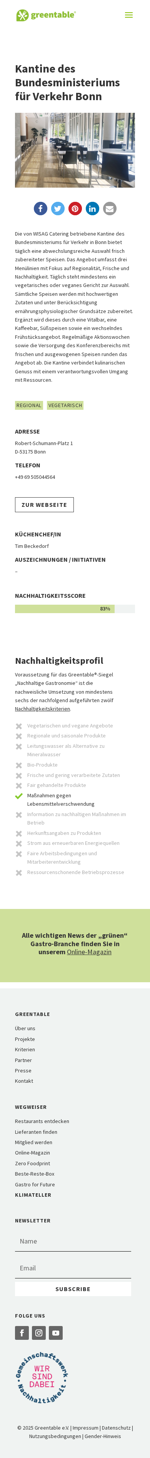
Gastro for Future (35, 1184)
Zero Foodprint (32, 1163)
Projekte (25, 1039)
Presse (23, 1070)
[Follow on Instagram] (39, 1333)
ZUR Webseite (44, 504)
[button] (40, 208)
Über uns (25, 1028)
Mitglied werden (33, 1142)
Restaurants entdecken (42, 1121)
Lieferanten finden (36, 1131)
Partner (23, 1060)
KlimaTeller (33, 1194)
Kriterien (25, 1049)
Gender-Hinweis (103, 1436)
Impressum (85, 1427)
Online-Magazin (89, 951)
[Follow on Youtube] (56, 1333)
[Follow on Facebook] (22, 1333)
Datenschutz (116, 1427)
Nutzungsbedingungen (55, 1436)
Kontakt (24, 1080)
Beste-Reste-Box (34, 1173)
